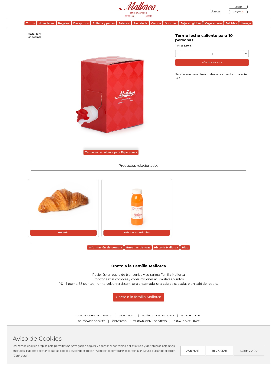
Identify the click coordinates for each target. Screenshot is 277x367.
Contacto (119, 321)
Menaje (246, 23)
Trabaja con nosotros (150, 321)
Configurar (249, 350)
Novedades (46, 23)
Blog (185, 247)
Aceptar (192, 350)
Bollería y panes (104, 23)
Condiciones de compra (94, 315)
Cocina (156, 23)
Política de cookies (91, 321)
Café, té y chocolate (34, 35)
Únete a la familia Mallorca (138, 297)
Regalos (64, 23)
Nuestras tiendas (138, 247)
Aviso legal (127, 315)
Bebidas (231, 23)
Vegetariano (213, 23)
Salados (124, 23)
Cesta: (238, 12)
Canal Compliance (187, 321)
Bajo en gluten (191, 23)
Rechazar (219, 350)
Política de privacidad (158, 315)
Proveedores (191, 315)
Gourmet (171, 23)
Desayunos (81, 23)
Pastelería (140, 23)
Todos (30, 23)
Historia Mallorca (166, 247)
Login (238, 6)
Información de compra (105, 247)
